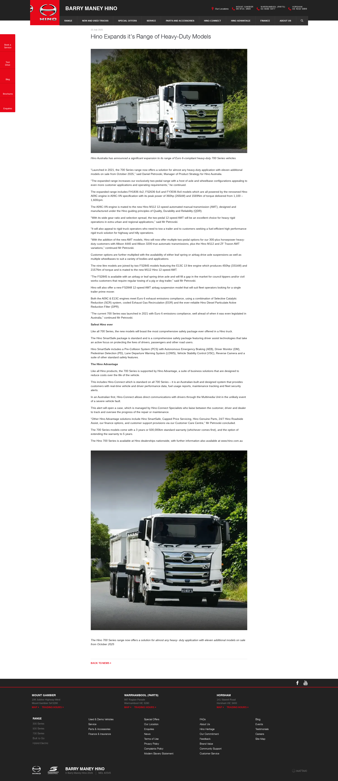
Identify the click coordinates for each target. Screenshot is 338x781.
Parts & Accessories (99, 729)
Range (68, 20)
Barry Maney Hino (91, 8)
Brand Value (206, 743)
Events (259, 724)
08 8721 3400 (244, 8)
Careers (259, 734)
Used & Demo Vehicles (100, 719)
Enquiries (149, 729)
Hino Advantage (240, 20)
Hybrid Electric (40, 743)
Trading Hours (52, 707)
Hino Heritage (207, 729)
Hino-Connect (212, 20)
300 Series (38, 723)
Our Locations (222, 9)
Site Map (260, 738)
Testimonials (262, 729)
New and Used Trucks (95, 20)
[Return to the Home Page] (37, 770)
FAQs (203, 719)
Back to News (100, 663)
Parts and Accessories (180, 20)
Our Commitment (209, 734)
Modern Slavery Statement (158, 753)
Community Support (211, 748)
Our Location (151, 724)
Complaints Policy (153, 748)
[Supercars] (52, 770)
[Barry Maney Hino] (44, 12)
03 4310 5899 (299, 8)
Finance (265, 20)
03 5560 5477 (273, 8)
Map (34, 707)
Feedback (205, 738)
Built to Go (38, 738)
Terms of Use (151, 738)
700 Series (38, 733)
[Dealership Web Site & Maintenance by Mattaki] (299, 771)
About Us (285, 20)
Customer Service (209, 753)
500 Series (38, 728)
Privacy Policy (151, 743)
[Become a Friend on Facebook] (297, 683)
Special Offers (127, 20)
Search (302, 20)
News (147, 734)
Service (151, 20)
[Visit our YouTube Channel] (306, 683)
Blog (257, 719)
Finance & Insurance (99, 734)
